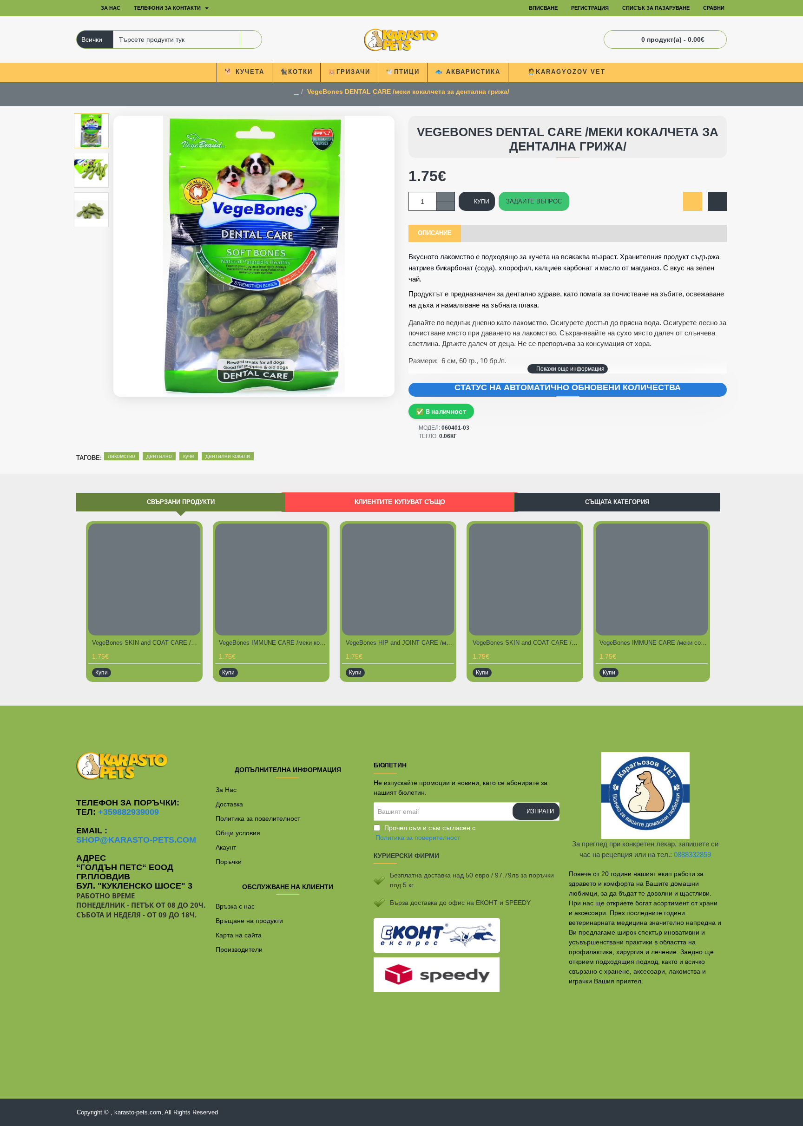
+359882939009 (128, 812)
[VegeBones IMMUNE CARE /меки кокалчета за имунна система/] (271, 579)
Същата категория (617, 501)
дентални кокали (227, 456)
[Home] (83, 8)
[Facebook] (401, 724)
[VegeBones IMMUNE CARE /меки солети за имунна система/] (652, 579)
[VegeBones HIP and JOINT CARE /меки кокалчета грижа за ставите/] (398, 579)
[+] (445, 197)
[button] (567, 368)
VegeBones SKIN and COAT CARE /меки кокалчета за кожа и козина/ (146, 642)
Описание (435, 232)
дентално (159, 456)
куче (188, 456)
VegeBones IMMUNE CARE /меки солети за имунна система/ (653, 642)
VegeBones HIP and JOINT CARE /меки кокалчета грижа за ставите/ (400, 642)
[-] (445, 206)
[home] (296, 92)
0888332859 (692, 854)
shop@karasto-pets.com (136, 840)
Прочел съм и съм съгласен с (425, 832)
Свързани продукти (181, 501)
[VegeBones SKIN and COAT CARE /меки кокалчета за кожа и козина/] (144, 579)
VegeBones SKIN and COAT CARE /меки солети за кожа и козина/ (527, 642)
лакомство (121, 456)
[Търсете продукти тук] (251, 39)
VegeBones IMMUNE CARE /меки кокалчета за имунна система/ (273, 642)
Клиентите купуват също (400, 501)
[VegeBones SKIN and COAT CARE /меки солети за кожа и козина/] (525, 579)
